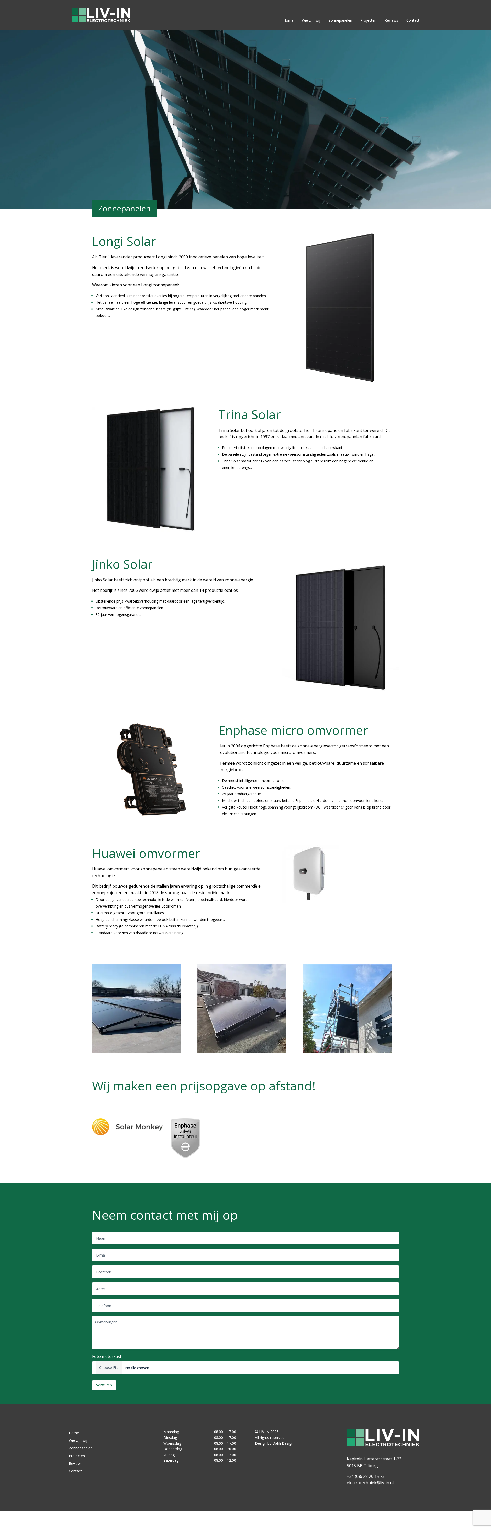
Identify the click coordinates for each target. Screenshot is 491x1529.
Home (288, 20)
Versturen (104, 1385)
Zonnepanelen (340, 20)
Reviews (391, 20)
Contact (412, 20)
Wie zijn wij (311, 20)
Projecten (368, 20)
